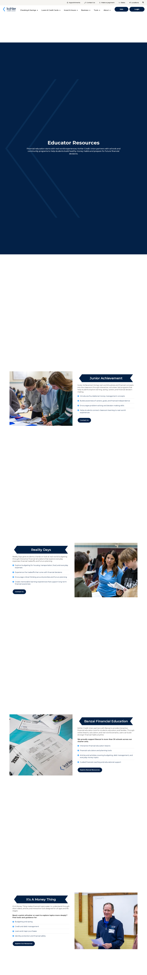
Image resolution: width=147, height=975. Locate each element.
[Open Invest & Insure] (77, 10)
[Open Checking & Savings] (37, 10)
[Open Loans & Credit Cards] (60, 10)
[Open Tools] (99, 10)
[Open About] (110, 10)
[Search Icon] (143, 2)
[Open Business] (90, 10)
